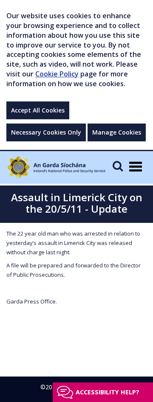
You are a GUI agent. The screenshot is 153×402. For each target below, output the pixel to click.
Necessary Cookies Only (46, 132)
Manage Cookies (116, 132)
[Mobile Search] (118, 165)
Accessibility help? (107, 392)
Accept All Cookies (38, 110)
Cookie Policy (57, 74)
